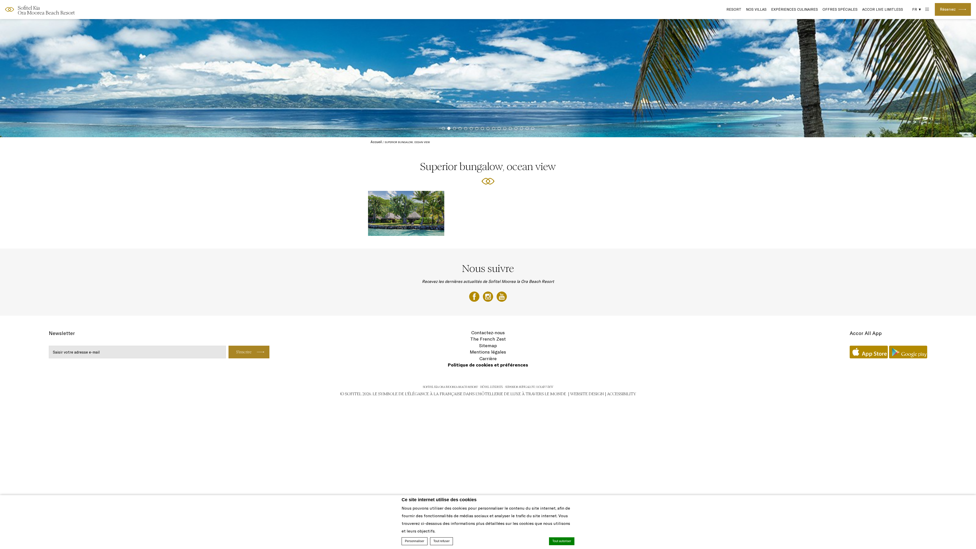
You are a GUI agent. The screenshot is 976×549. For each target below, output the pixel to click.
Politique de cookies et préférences (488, 365)
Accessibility (621, 393)
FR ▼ (917, 9)
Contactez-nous (488, 333)
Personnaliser (414, 541)
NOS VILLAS (756, 9)
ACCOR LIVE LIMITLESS (882, 9)
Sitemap (488, 345)
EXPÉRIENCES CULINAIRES (794, 9)
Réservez (948, 9)
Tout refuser (441, 541)
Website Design (587, 393)
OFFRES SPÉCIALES (840, 9)
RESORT (733, 9)
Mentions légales (488, 352)
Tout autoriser (561, 541)
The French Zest (488, 339)
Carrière (488, 358)
